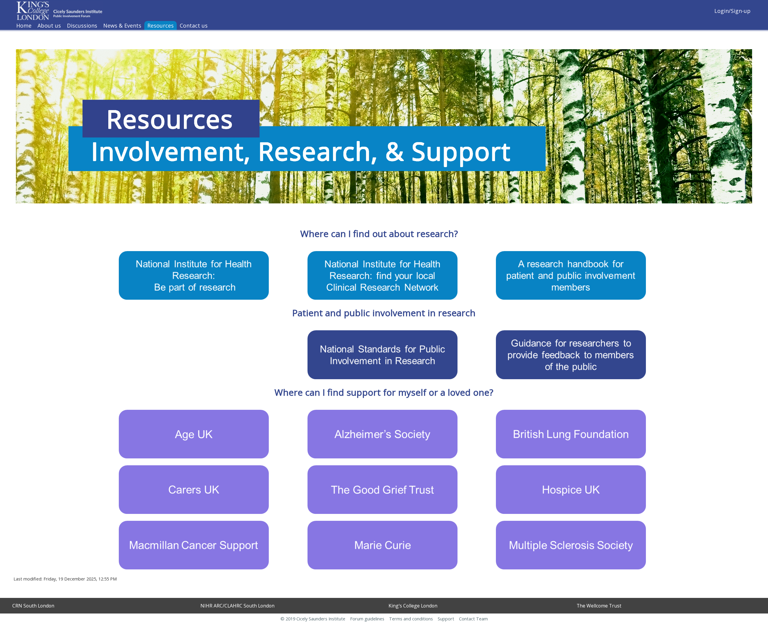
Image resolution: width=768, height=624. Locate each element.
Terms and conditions (411, 619)
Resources (160, 25)
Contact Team (473, 619)
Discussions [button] (82, 25)
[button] (696, 10)
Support (446, 619)
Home (24, 25)
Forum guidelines (368, 619)
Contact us (194, 25)
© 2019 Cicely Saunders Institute (312, 619)
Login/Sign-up (732, 10)
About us (49, 25)
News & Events (122, 25)
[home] (58, 10)
